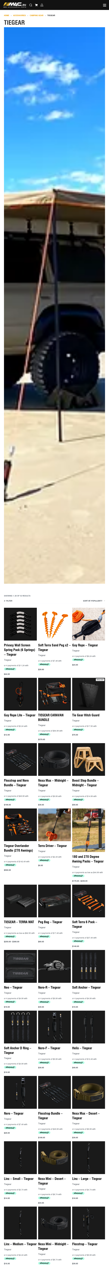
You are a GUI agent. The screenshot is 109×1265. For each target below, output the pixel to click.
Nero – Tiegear (13, 1113)
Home (6, 15)
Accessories (19, 15)
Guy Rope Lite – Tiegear (19, 715)
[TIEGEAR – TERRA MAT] (20, 901)
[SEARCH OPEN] (30, 5)
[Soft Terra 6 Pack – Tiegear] (88, 901)
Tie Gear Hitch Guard (85, 715)
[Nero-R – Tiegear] (54, 966)
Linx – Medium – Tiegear (20, 1244)
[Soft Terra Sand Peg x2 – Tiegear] (54, 624)
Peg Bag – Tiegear (50, 922)
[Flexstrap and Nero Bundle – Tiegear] (20, 759)
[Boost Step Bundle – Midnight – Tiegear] (88, 759)
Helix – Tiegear (82, 1048)
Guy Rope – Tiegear (85, 645)
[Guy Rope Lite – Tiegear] (20, 694)
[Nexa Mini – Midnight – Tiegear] (54, 1223)
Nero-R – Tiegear (49, 987)
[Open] (104, 5)
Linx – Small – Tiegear (18, 1179)
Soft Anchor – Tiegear (86, 987)
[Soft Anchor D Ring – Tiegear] (20, 1027)
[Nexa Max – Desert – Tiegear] (88, 1092)
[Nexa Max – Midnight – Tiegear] (54, 759)
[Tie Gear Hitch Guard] (88, 694)
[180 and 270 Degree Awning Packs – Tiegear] (88, 830)
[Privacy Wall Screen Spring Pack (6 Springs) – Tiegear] (20, 624)
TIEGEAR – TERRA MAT (19, 922)
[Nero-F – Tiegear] (54, 1027)
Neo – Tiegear (13, 987)
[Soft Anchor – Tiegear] (88, 966)
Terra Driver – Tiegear (52, 846)
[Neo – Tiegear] (20, 966)
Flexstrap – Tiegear (84, 1244)
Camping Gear (36, 15)
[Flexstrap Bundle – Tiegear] (54, 1092)
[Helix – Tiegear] (88, 1027)
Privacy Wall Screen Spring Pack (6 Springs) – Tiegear (19, 649)
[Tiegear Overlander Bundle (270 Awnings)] (20, 824)
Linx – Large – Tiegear (87, 1179)
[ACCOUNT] (41, 5)
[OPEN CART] (36, 5)
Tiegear (7, 659)
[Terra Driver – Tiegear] (54, 824)
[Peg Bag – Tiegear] (54, 901)
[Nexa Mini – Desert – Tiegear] (54, 1157)
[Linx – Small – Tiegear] (20, 1157)
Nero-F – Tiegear (49, 1048)
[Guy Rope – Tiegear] (88, 624)
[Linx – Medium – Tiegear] (20, 1223)
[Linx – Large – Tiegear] (88, 1157)
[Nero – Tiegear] (20, 1092)
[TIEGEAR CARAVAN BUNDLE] (54, 694)
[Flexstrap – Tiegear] (88, 1223)
